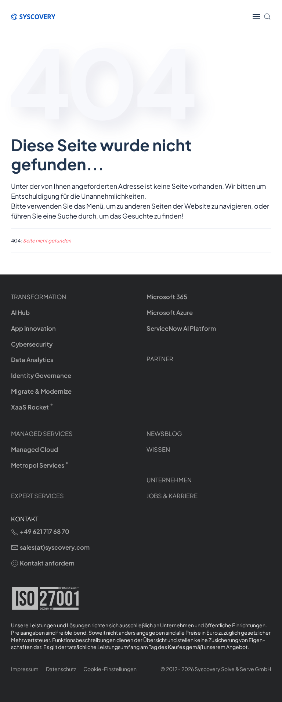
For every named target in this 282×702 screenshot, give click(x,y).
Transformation (38, 297)
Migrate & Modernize (41, 391)
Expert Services (37, 496)
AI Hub (20, 312)
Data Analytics (32, 360)
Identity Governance (41, 375)
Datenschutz (61, 669)
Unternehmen (169, 480)
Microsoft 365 (167, 297)
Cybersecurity (32, 344)
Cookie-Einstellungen (110, 669)
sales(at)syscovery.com (55, 547)
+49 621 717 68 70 (44, 531)
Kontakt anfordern (47, 563)
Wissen (158, 449)
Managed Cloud (34, 449)
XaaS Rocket (32, 407)
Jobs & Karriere (172, 496)
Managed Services (42, 433)
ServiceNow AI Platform (181, 328)
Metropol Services (39, 465)
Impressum (25, 669)
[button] (256, 16)
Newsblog (164, 433)
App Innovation (33, 328)
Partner (160, 359)
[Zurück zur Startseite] (36, 16)
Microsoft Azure (170, 312)
